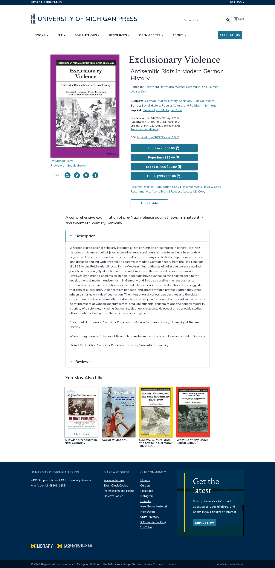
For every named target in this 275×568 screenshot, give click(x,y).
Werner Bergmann (188, 87)
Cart (239, 19)
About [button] (178, 35)
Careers (145, 485)
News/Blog (147, 511)
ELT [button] (60, 35)
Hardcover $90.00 (164, 148)
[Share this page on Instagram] (68, 175)
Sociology (185, 101)
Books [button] (40, 35)
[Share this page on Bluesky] (86, 175)
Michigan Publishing (46, 2)
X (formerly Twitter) (153, 522)
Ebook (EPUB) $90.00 (164, 166)
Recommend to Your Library (149, 191)
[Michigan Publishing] (76, 545)
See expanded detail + (144, 129)
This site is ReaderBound (229, 564)
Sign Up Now (204, 522)
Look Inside (149, 203)
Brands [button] (236, 2)
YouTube (146, 527)
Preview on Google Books (68, 165)
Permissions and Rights (119, 490)
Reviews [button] (82, 361)
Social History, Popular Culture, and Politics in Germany (179, 105)
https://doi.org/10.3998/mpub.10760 (158, 137)
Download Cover (62, 161)
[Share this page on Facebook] (95, 175)
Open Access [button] (150, 35)
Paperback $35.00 (164, 157)
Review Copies (113, 496)
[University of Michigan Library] (44, 545)
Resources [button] (118, 35)
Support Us (230, 35)
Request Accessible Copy (188, 191)
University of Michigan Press (162, 110)
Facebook (146, 490)
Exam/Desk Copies (116, 485)
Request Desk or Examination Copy (155, 187)
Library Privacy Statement (160, 564)
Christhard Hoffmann (159, 87)
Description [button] (85, 235)
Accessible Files (114, 480)
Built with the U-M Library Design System (115, 564)
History (173, 101)
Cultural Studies (204, 101)
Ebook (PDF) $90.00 (164, 176)
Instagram (147, 496)
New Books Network (153, 506)
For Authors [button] (86, 35)
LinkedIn (145, 501)
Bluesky (145, 480)
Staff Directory (149, 517)
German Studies (156, 101)
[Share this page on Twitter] (77, 175)
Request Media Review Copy (201, 187)
